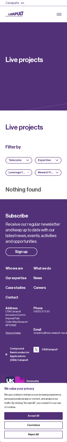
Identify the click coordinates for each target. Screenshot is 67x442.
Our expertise (15, 278)
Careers (40, 288)
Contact (11, 297)
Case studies (15, 288)
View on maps (13, 333)
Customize (33, 425)
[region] (33, 412)
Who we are (14, 268)
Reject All (33, 434)
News (38, 278)
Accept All (33, 416)
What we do (42, 268)
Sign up (21, 252)
